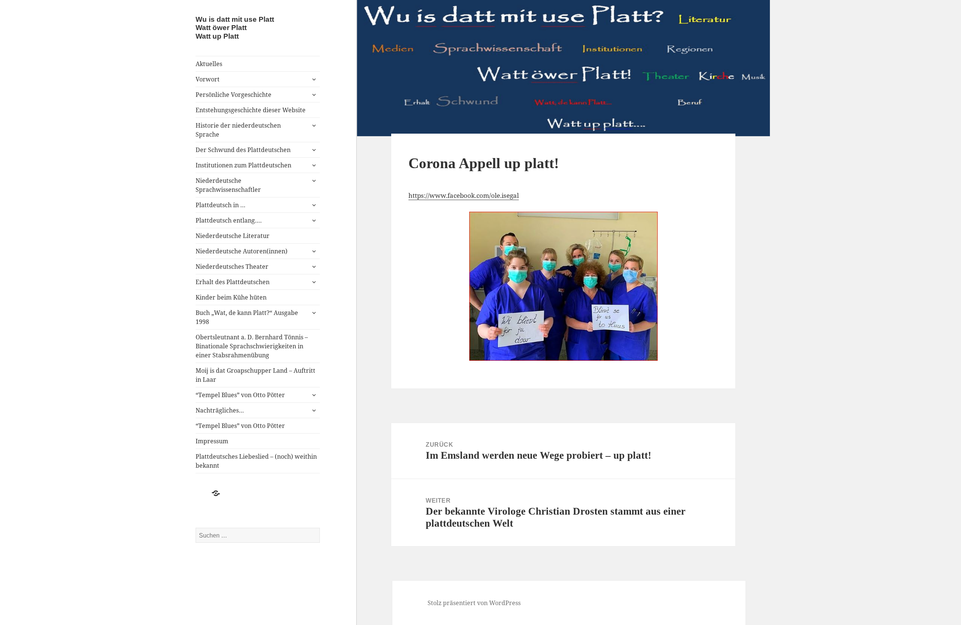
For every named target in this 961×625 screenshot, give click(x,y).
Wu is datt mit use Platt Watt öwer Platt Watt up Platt (235, 27)
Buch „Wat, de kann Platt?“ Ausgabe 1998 (247, 317)
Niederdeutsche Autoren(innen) (242, 251)
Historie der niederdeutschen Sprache (238, 130)
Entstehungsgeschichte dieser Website (251, 110)
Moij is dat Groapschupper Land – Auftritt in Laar (255, 375)
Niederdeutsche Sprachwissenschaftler (228, 185)
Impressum (212, 441)
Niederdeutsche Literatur (233, 236)
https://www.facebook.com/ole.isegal (463, 195)
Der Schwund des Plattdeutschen (243, 150)
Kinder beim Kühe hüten (231, 297)
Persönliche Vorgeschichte (233, 94)
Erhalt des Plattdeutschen (233, 282)
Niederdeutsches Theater (232, 266)
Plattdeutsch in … (221, 205)
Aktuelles (209, 64)
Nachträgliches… (220, 410)
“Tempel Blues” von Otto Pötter (240, 395)
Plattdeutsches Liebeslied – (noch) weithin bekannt (256, 461)
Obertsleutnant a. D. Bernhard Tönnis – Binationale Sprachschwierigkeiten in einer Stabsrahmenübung (252, 346)
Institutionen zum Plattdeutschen (243, 165)
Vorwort (208, 79)
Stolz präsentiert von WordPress (474, 603)
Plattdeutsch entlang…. (229, 220)
